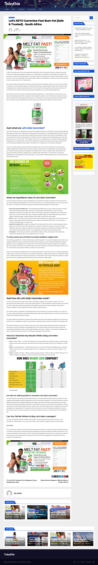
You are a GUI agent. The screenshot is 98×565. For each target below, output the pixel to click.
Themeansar (28, 561)
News (76, 537)
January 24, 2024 (57, 543)
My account (32, 9)
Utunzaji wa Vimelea (33, 537)
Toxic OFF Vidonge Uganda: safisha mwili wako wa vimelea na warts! (84, 35)
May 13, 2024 (33, 543)
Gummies (30, 510)
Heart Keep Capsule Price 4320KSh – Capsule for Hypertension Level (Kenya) (82, 56)
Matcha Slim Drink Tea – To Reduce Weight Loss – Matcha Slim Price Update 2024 (83, 42)
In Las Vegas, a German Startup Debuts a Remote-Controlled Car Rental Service (83, 49)
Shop (40, 9)
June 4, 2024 (10, 543)
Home (7, 9)
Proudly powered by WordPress (10, 561)
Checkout (21, 9)
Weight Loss (11, 17)
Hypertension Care (10, 537)
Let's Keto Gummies (32, 128)
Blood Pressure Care (56, 508)
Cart (13, 9)
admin (17, 29)
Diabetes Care (65, 508)
